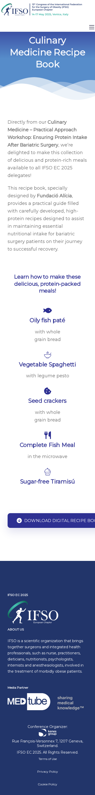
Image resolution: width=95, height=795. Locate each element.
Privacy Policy (47, 771)
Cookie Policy (47, 784)
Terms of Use (48, 759)
